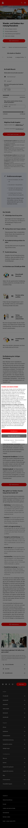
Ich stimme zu (14, 431)
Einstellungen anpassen (9, 440)
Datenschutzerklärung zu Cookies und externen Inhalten (12, 405)
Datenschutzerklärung (19, 440)
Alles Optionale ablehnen (14, 436)
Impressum (14, 442)
